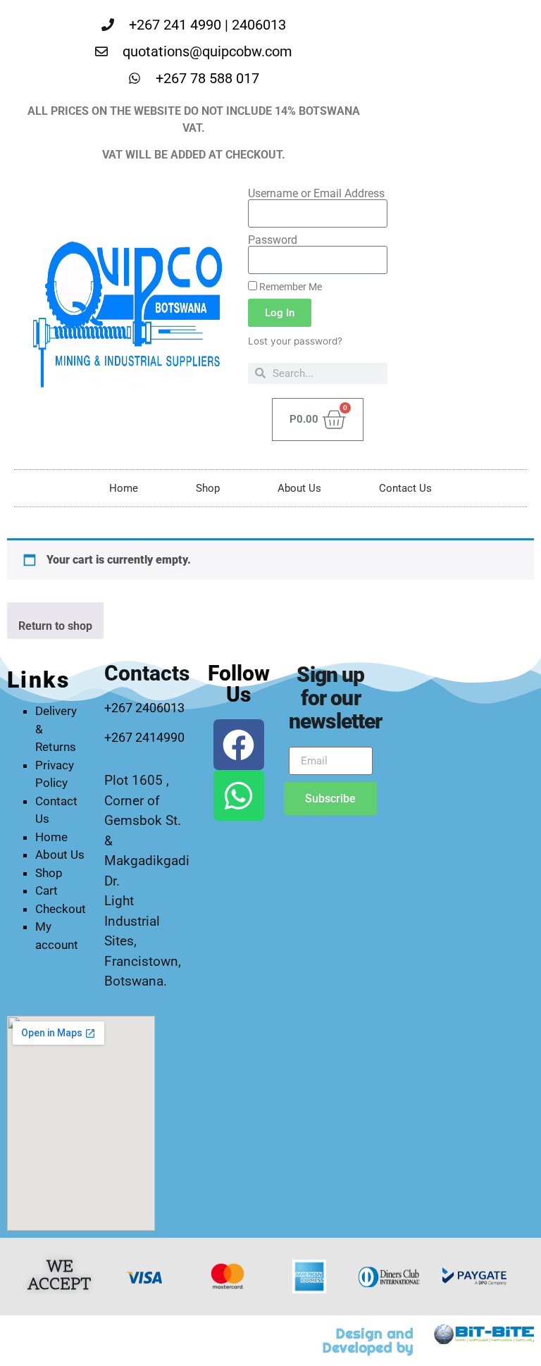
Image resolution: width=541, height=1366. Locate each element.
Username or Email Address (316, 193)
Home (123, 488)
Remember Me (289, 286)
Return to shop (55, 626)
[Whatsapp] (238, 795)
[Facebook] (238, 744)
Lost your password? (295, 341)
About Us (299, 488)
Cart (46, 890)
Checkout (60, 909)
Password (272, 240)
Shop (208, 488)
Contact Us (405, 488)
